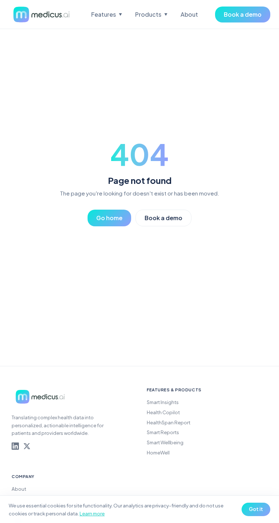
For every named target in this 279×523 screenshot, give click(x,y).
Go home (109, 218)
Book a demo (243, 14)
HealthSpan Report (168, 422)
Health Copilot (163, 412)
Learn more (92, 513)
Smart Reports (163, 432)
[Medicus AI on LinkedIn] (15, 446)
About (189, 14)
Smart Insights (163, 402)
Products (151, 14)
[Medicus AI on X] (27, 446)
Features (106, 14)
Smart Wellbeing (165, 442)
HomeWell (158, 452)
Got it (256, 509)
